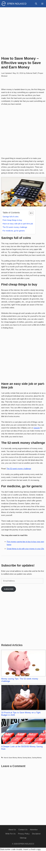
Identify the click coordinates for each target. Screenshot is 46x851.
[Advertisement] (23, 30)
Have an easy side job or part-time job (18, 224)
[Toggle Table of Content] (30, 213)
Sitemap (23, 838)
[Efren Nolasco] (4, 3)
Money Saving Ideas (24, 758)
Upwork (36, 428)
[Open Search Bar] (36, 3)
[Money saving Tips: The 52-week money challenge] (23, 663)
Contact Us (22, 829)
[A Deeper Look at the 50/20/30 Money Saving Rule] (23, 731)
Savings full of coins (11, 217)
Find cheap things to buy (12, 220)
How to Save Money (10, 758)
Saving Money (37, 758)
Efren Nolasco (16, 3)
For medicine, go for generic (14, 231)
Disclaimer (36, 834)
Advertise (34, 829)
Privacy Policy (24, 834)
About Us (12, 829)
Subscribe (8, 589)
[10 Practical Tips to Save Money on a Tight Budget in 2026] (23, 697)
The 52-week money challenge (15, 227)
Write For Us (10, 834)
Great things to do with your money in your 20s (25, 549)
